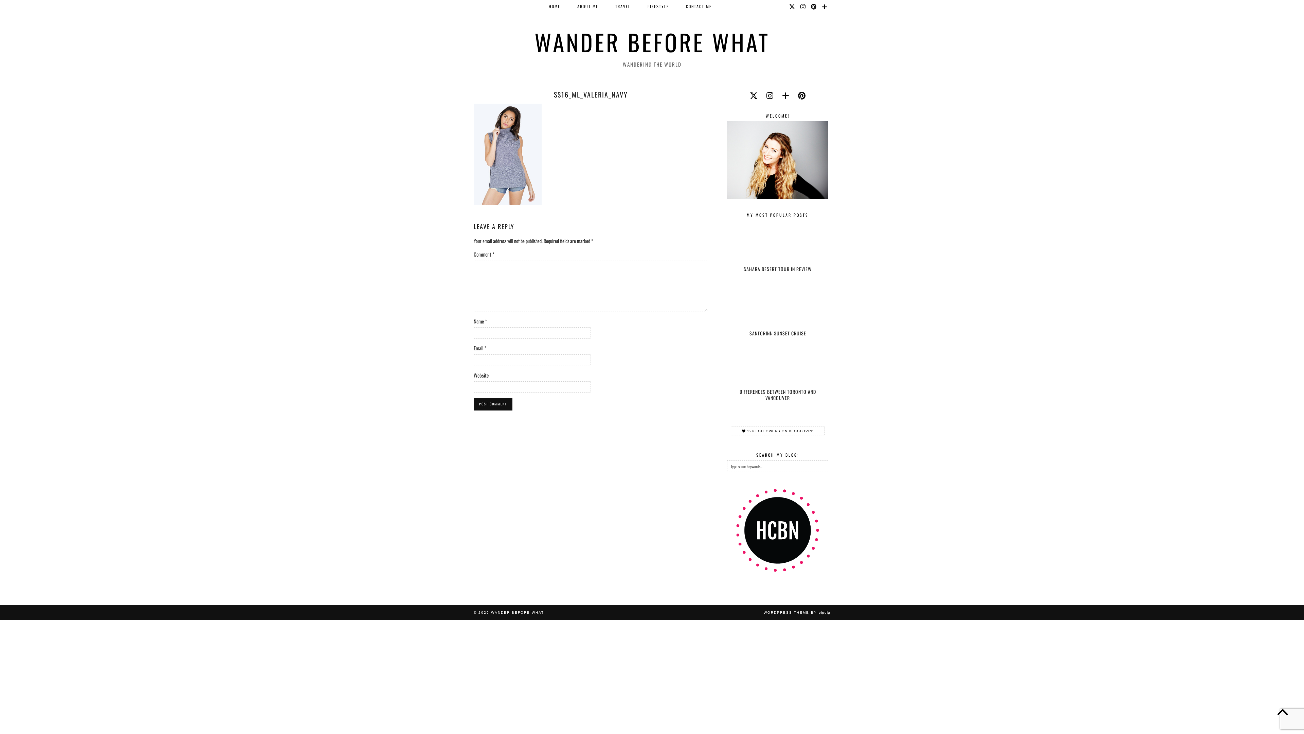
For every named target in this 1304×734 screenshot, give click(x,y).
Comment (484, 254)
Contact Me (699, 6)
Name (480, 321)
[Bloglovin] (825, 6)
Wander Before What (652, 42)
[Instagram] (803, 6)
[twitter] (754, 95)
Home (554, 6)
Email (480, 348)
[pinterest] (801, 95)
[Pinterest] (814, 6)
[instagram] (769, 95)
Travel (623, 6)
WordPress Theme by (797, 612)
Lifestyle (658, 6)
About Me (587, 6)
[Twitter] (792, 6)
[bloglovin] (785, 95)
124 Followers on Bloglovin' (779, 431)
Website (481, 375)
